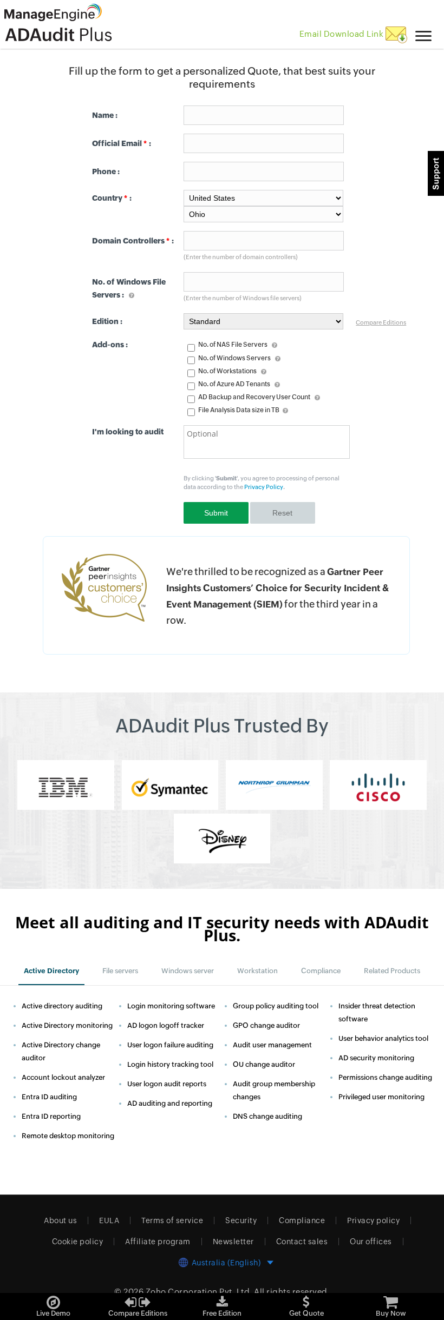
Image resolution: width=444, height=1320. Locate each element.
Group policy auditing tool (275, 1006)
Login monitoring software (171, 1006)
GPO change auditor (266, 1025)
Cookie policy (77, 1241)
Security (241, 1220)
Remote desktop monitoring (68, 1136)
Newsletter (233, 1241)
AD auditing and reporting (169, 1103)
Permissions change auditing (385, 1077)
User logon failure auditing (170, 1045)
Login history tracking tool (170, 1064)
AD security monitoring (376, 1058)
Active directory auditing (62, 1006)
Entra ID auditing (49, 1097)
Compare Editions (381, 322)
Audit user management (272, 1045)
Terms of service (172, 1220)
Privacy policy (373, 1220)
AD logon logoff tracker (165, 1025)
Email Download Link (342, 33)
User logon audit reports (166, 1084)
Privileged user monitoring (381, 1097)
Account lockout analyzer (63, 1077)
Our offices (371, 1241)
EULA (109, 1220)
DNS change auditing (267, 1116)
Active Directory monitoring (67, 1025)
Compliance (302, 1220)
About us (60, 1220)
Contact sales (302, 1241)
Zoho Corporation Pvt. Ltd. (199, 1291)
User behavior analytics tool (383, 1038)
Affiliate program (158, 1241)
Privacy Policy (263, 487)
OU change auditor (264, 1064)
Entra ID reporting (51, 1116)
